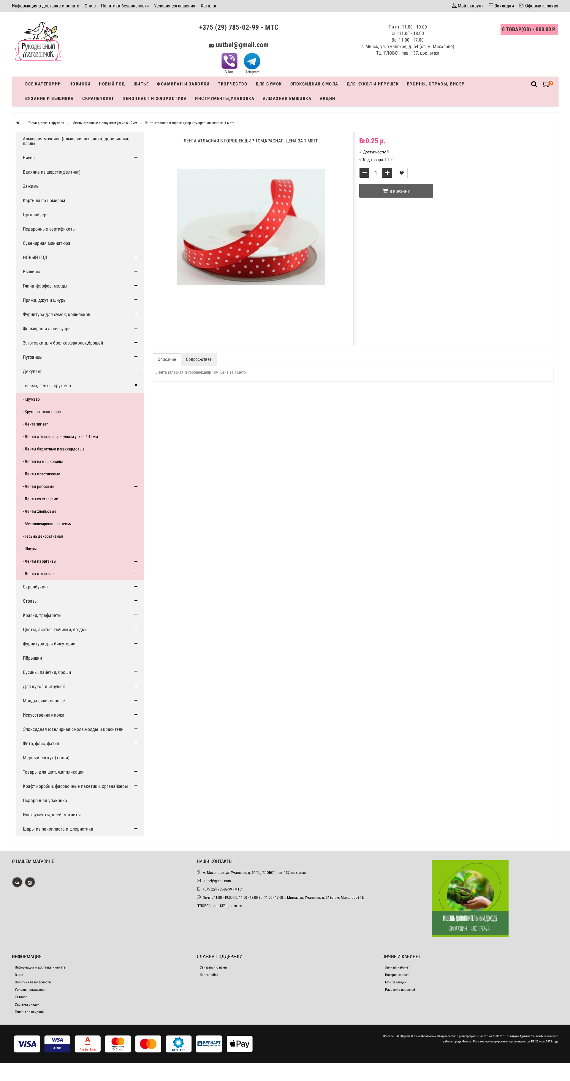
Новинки (80, 84)
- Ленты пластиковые (41, 474)
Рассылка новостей (400, 990)
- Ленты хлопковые (39, 511)
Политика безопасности (125, 6)
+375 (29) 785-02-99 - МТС (238, 27)
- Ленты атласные (38, 573)
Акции (327, 98)
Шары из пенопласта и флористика (58, 829)
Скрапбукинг (98, 98)
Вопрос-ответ (198, 359)
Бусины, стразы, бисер (436, 84)
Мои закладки (395, 982)
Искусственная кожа (43, 715)
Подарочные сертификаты (49, 229)
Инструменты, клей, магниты (52, 815)
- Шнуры (30, 548)
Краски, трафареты (42, 615)
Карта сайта (209, 975)
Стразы (30, 601)
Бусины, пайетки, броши (47, 672)
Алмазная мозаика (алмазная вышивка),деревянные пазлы (76, 141)
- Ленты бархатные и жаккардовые (54, 449)
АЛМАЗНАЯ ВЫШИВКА (287, 98)
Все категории (43, 84)
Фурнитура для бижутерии (49, 644)
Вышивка (32, 271)
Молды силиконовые (44, 701)
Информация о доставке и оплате (45, 6)
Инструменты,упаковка (224, 98)
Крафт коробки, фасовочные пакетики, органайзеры (75, 786)
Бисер (29, 158)
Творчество (232, 84)
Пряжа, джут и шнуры (44, 300)
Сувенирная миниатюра (46, 243)
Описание (167, 359)
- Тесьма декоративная (43, 536)
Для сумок (269, 84)
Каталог (209, 6)
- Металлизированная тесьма (48, 523)
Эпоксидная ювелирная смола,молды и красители (73, 729)
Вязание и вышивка (49, 98)
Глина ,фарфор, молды (45, 286)
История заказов (397, 975)
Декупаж (32, 371)
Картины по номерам (44, 200)
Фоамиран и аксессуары (47, 328)
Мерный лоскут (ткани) (46, 758)
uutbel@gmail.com (242, 45)
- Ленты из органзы (39, 561)
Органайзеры (36, 215)
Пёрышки (32, 658)
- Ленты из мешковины (43, 461)
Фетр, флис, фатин (41, 743)
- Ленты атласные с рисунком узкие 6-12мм (60, 436)
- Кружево (31, 399)
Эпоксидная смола (314, 84)
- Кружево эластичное (42, 411)
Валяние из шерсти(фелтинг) (51, 172)
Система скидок (27, 1004)
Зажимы (31, 186)
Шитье (141, 84)
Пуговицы (32, 357)
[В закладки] (402, 173)
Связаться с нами (213, 967)
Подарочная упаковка (45, 800)
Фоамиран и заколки (183, 84)
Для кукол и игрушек (373, 84)
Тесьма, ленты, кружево (47, 385)
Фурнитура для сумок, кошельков (56, 314)
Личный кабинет (397, 967)
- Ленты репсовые (38, 486)
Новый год (112, 84)
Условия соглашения (174, 6)
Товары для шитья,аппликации (54, 772)
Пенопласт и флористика (155, 98)
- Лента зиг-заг (35, 424)
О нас (90, 6)
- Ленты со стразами (40, 498)
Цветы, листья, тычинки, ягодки (55, 629)
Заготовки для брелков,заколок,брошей (63, 343)
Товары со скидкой (29, 1012)
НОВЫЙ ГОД (35, 257)
